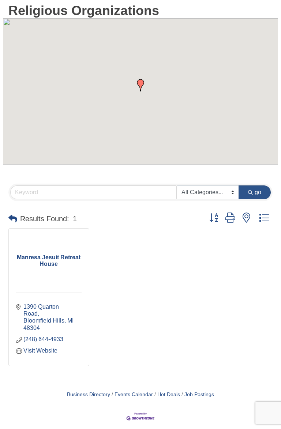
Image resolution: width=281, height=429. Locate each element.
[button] (140, 85)
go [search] (258, 192)
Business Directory (88, 394)
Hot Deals (168, 394)
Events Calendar (134, 394)
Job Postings (199, 394)
